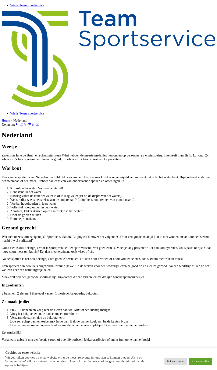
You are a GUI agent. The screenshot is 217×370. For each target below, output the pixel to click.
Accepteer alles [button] (200, 361)
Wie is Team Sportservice (27, 5)
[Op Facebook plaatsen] (22, 124)
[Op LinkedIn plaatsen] (18, 124)
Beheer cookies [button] (176, 361)
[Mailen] (37, 124)
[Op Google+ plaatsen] (34, 124)
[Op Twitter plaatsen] (26, 124)
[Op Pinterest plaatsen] (30, 124)
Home (6, 120)
